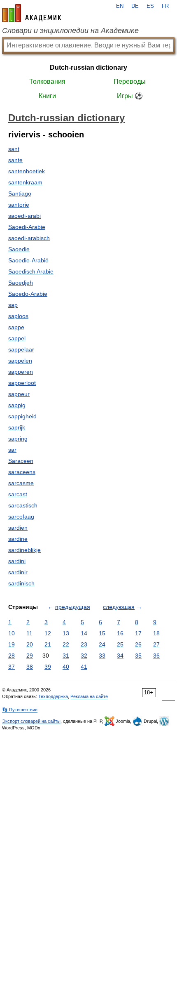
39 (47, 666)
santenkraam (25, 182)
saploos (18, 316)
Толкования (47, 81)
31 (66, 655)
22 (66, 644)
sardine (18, 538)
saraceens (21, 472)
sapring (18, 438)
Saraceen (20, 461)
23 (84, 644)
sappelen (20, 360)
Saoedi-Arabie (26, 227)
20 (29, 644)
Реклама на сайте (89, 696)
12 (47, 633)
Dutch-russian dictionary (88, 67)
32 (84, 655)
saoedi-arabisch (29, 238)
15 (102, 633)
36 (156, 655)
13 (66, 633)
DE (135, 6)
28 (11, 655)
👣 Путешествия (19, 709)
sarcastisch (22, 505)
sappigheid (22, 416)
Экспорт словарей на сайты (31, 721)
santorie (18, 204)
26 (138, 644)
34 (120, 655)
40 (66, 666)
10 (11, 633)
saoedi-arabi (24, 215)
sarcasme (21, 483)
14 (84, 633)
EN (119, 6)
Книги (47, 95)
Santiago (19, 193)
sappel (17, 338)
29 (29, 655)
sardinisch (21, 583)
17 (138, 633)
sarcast (17, 494)
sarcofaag (21, 516)
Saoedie (19, 249)
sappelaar (21, 349)
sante (15, 160)
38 (29, 666)
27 (156, 644)
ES (150, 6)
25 (120, 644)
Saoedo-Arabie (27, 293)
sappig (17, 405)
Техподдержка (53, 696)
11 (29, 633)
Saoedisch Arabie (31, 271)
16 (120, 633)
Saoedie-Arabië (28, 260)
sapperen (20, 371)
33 (102, 655)
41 (84, 666)
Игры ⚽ (130, 95)
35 (138, 655)
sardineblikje (24, 550)
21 (47, 644)
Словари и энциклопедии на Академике (70, 30)
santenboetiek (26, 171)
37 (11, 666)
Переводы (130, 81)
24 (102, 644)
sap (13, 305)
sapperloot (22, 383)
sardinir (18, 572)
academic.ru (31, 13)
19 (11, 644)
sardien (18, 527)
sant (13, 149)
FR (165, 6)
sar (12, 449)
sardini (17, 561)
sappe (16, 327)
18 (156, 633)
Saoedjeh (20, 282)
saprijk (16, 427)
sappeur (19, 394)
